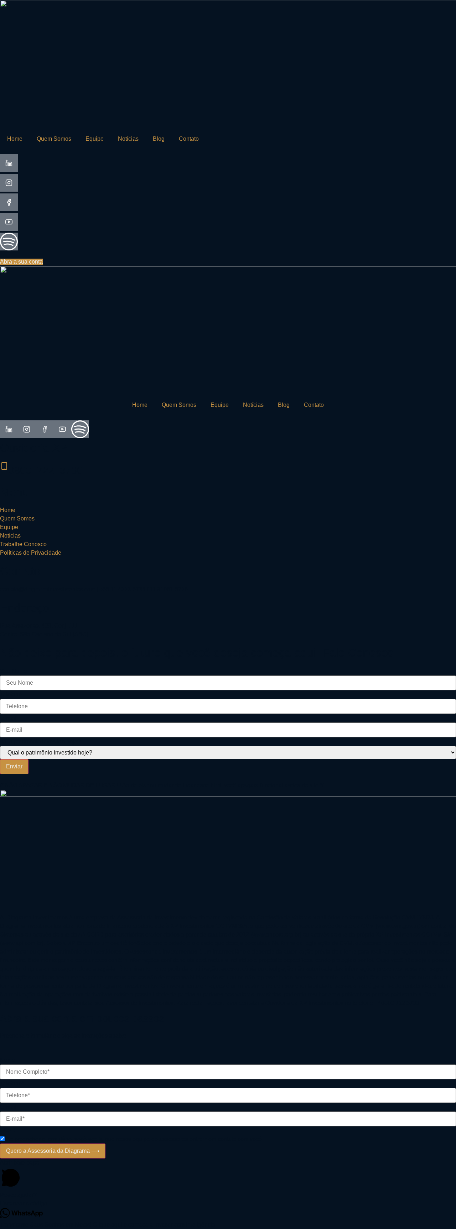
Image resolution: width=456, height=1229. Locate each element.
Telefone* (12, 1084)
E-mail (8, 718)
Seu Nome (13, 671)
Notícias (128, 139)
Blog (159, 139)
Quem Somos (54, 139)
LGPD (8, 1131)
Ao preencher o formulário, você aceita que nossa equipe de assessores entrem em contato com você (134, 1139)
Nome (7, 1060)
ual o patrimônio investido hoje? (40, 742)
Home (14, 139)
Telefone (11, 695)
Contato (189, 139)
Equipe (95, 139)
